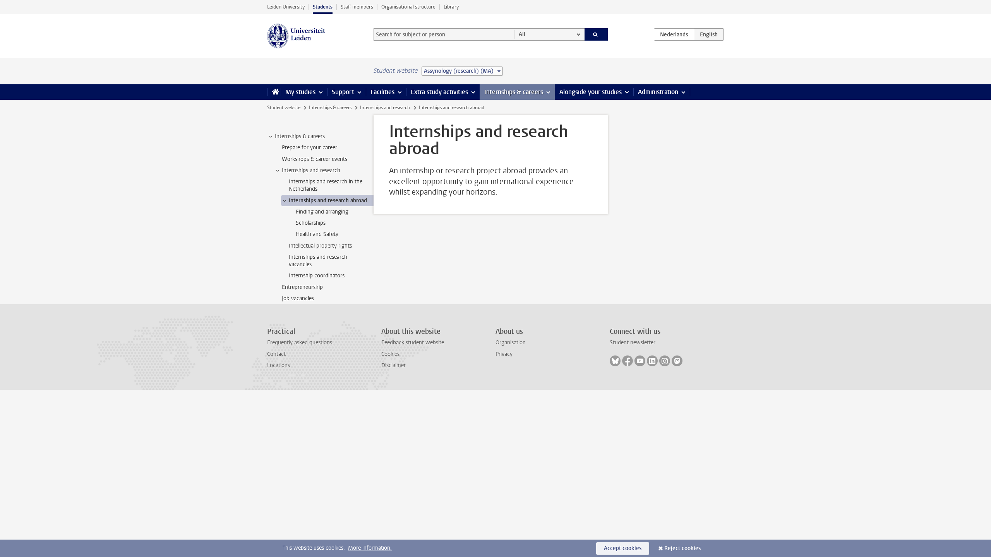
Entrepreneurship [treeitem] (302, 287)
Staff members (357, 6)
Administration (658, 92)
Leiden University (286, 6)
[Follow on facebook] (627, 360)
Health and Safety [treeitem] (317, 234)
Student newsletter (632, 342)
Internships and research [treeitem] (311, 170)
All (522, 34)
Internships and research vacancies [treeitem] (318, 260)
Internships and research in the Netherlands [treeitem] (325, 185)
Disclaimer (393, 365)
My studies (300, 92)
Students (323, 6)
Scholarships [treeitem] (311, 223)
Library (451, 6)
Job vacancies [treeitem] (298, 298)
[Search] (596, 34)
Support (343, 92)
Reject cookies (682, 548)
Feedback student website (412, 342)
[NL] (674, 34)
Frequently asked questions (299, 342)
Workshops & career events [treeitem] (314, 159)
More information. (370, 548)
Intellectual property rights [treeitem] (320, 245)
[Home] (274, 92)
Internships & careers (513, 92)
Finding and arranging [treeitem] (322, 211)
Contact (276, 354)
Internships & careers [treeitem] (300, 136)
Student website (283, 107)
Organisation (511, 342)
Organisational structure (408, 6)
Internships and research (385, 107)
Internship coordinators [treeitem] (317, 275)
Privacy (504, 354)
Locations (278, 365)
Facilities (382, 92)
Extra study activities (439, 92)
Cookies (390, 354)
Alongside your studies (590, 92)
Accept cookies (622, 548)
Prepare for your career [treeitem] (309, 147)
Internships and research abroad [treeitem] (328, 200)
